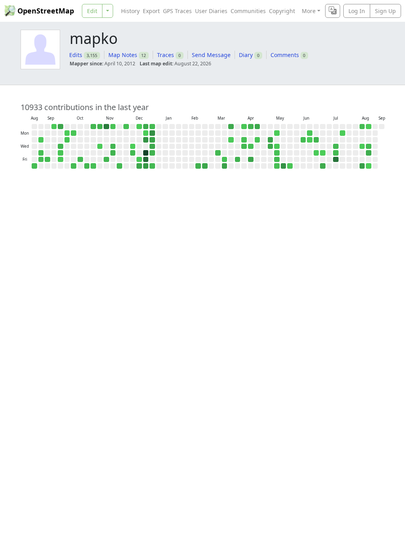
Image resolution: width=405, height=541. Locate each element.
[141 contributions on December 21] (146, 127)
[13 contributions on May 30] (290, 166)
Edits (75, 55)
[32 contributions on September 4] (41, 153)
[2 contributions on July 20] (342, 133)
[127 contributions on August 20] (368, 153)
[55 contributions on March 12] (218, 153)
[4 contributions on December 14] (139, 127)
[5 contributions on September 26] (60, 159)
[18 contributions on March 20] (224, 159)
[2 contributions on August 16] (368, 127)
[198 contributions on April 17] (251, 159)
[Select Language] (332, 11)
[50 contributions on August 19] (368, 146)
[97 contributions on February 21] (198, 166)
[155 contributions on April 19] (257, 127)
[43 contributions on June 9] (303, 140)
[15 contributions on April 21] (257, 140)
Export (151, 11)
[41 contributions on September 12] (47, 159)
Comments (285, 55)
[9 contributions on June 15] (309, 133)
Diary (246, 55)
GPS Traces (177, 11)
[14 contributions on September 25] (60, 153)
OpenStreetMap (45, 10)
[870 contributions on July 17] (336, 159)
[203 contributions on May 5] (270, 140)
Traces (165, 55)
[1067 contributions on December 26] (146, 159)
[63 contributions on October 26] (93, 127)
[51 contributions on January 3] (152, 166)
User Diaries (211, 11)
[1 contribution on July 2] (323, 153)
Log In (356, 11)
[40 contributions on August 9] (362, 127)
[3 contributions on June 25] (316, 153)
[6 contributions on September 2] (41, 140)
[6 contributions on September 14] (54, 127)
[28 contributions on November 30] (126, 127)
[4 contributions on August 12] (362, 146)
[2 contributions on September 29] (67, 133)
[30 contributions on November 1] (93, 166)
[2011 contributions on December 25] (146, 153)
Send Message (211, 55)
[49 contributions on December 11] (133, 153)
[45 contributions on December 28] (152, 127)
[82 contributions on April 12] (251, 127)
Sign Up (385, 11)
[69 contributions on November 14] (106, 159)
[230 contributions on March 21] (224, 166)
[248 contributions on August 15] (362, 166)
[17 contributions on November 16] (113, 127)
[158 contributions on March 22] (231, 127)
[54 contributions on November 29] (119, 166)
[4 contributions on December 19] (139, 159)
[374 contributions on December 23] (146, 140)
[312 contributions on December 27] (146, 166)
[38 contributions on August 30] (34, 166)
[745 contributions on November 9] (106, 127)
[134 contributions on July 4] (323, 166)
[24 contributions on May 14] (277, 153)
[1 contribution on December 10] (133, 146)
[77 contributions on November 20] (113, 153)
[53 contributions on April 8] (244, 146)
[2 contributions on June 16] (309, 140)
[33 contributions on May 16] (277, 166)
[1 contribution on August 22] (368, 166)
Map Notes (122, 55)
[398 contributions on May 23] (283, 166)
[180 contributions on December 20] (139, 166)
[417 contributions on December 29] (152, 133)
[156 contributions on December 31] (152, 146)
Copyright (282, 11)
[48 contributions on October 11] (73, 166)
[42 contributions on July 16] (336, 153)
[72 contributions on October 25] (87, 166)
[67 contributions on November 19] (113, 146)
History (130, 11)
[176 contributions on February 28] (205, 166)
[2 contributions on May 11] (277, 133)
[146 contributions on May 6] (270, 146)
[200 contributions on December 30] (152, 140)
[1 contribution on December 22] (146, 133)
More (309, 11)
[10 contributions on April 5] (244, 127)
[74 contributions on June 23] (316, 140)
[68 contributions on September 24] (60, 146)
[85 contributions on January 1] (152, 153)
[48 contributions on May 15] (277, 159)
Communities (248, 11)
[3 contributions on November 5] (100, 146)
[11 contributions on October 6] (73, 133)
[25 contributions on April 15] (251, 146)
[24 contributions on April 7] (244, 140)
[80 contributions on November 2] (100, 127)
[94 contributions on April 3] (237, 159)
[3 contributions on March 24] (231, 140)
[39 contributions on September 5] (41, 159)
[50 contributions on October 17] (80, 159)
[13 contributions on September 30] (67, 140)
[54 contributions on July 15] (336, 146)
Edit (92, 11)
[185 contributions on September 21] (60, 127)
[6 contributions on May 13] (277, 146)
